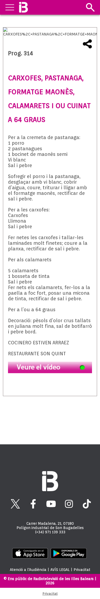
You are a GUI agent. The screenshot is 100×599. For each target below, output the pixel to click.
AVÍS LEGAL (60, 570)
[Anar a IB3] (23, 7)
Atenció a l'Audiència (28, 570)
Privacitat (82, 570)
